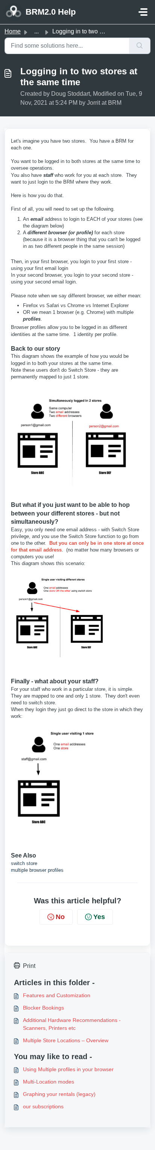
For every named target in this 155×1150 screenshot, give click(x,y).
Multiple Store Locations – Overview (65, 1040)
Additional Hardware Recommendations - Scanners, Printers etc (72, 1024)
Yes (99, 917)
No (60, 917)
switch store (25, 863)
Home (13, 31)
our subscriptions (43, 1106)
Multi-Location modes (48, 1082)
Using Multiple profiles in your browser (68, 1069)
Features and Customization (56, 995)
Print (29, 966)
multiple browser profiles (37, 870)
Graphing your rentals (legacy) (59, 1094)
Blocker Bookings (43, 1008)
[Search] (139, 46)
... (36, 31)
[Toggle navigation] (142, 12)
